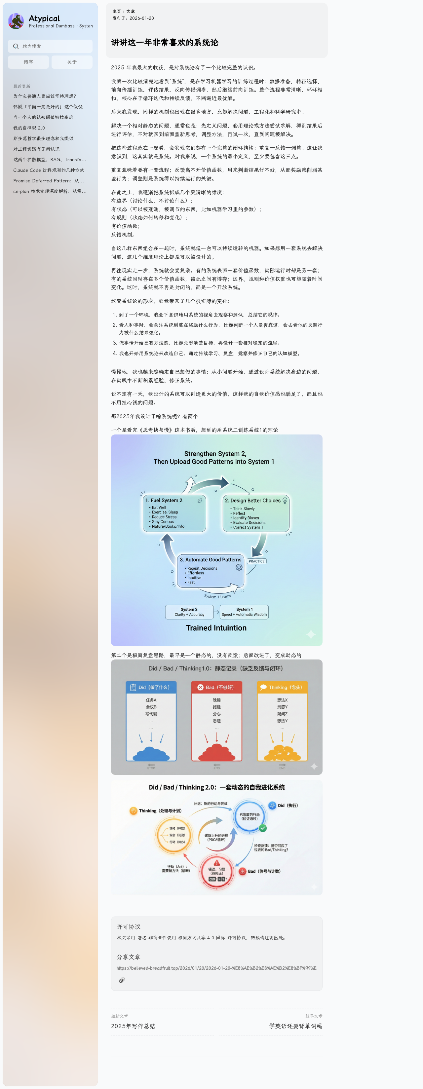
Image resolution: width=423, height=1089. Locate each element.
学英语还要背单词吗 (296, 1026)
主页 (116, 11)
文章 (130, 11)
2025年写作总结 (133, 1026)
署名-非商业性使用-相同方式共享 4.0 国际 (181, 937)
